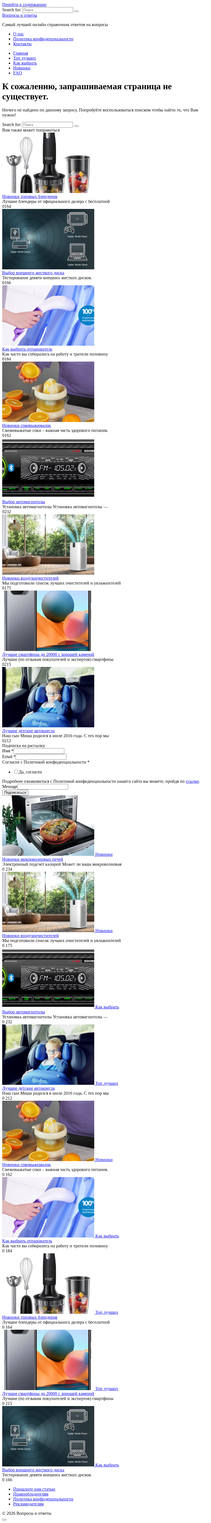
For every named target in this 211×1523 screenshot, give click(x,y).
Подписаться (15, 792)
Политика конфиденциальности (43, 39)
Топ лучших (24, 58)
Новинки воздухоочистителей (30, 578)
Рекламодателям (28, 1504)
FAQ (17, 73)
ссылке (192, 781)
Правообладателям (30, 1494)
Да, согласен (30, 772)
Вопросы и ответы (19, 15)
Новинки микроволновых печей (32, 859)
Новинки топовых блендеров (29, 196)
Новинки (21, 68)
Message (9, 786)
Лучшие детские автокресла (28, 730)
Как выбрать (25, 63)
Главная (20, 53)
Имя (7, 750)
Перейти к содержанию (24, 4)
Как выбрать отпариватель (27, 349)
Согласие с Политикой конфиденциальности (46, 762)
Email (9, 756)
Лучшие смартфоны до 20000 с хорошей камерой (48, 654)
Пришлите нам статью (34, 1489)
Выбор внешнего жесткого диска (33, 272)
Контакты (22, 43)
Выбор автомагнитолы (23, 501)
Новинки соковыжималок (26, 425)
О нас (18, 34)
